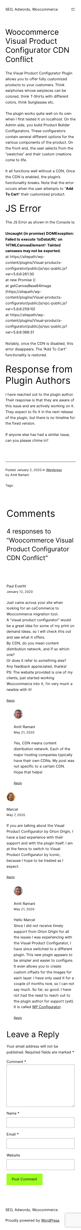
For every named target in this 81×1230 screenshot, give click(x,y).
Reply (11, 700)
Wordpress (54, 470)
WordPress (50, 1220)
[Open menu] (73, 9)
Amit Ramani (24, 726)
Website (13, 1155)
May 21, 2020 (24, 732)
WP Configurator (46, 1007)
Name (13, 1113)
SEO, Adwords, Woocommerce (31, 9)
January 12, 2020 (20, 591)
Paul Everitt (16, 586)
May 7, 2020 (16, 815)
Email (13, 1134)
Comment (16, 1061)
